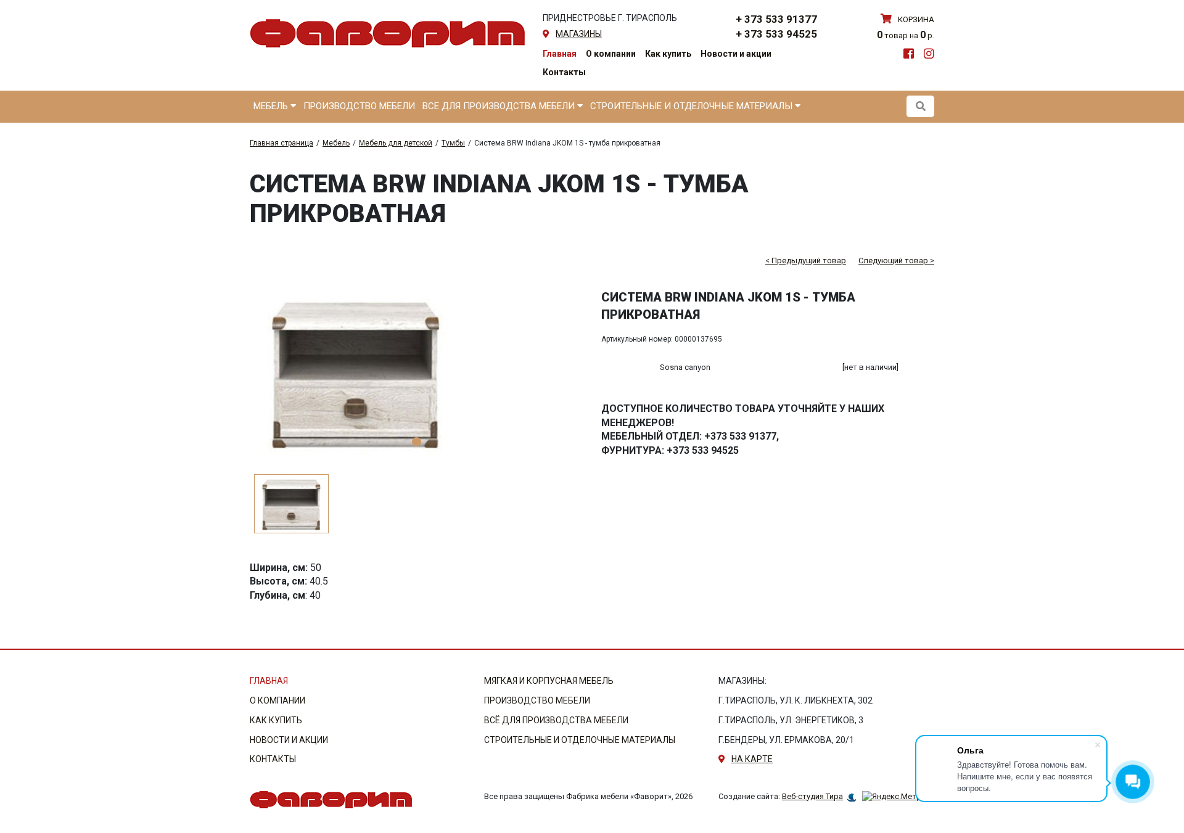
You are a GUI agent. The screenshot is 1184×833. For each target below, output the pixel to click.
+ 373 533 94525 (776, 34)
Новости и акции (736, 54)
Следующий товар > (896, 260)
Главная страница (281, 143)
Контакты (564, 72)
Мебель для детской (395, 143)
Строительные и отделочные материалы (692, 106)
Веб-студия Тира (812, 796)
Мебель (271, 106)
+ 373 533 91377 (776, 19)
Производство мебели (359, 106)
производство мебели (537, 700)
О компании (611, 54)
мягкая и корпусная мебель (549, 681)
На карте (752, 759)
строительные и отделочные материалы (579, 740)
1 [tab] (416, 441)
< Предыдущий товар (805, 260)
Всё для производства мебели (556, 720)
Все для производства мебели (499, 106)
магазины (579, 34)
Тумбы (453, 143)
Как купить (668, 54)
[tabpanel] (416, 372)
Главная (560, 54)
